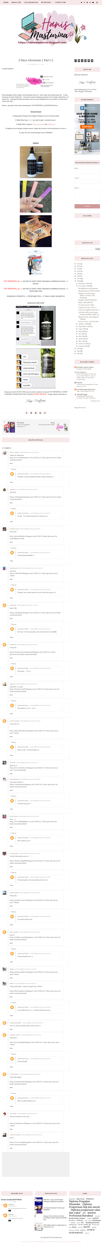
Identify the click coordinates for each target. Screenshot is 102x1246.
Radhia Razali (14, 529)
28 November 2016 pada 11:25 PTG (28, 816)
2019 (78, 274)
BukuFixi (90, 1199)
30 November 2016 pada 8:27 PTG (40, 1098)
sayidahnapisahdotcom (86, 389)
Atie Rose (13, 1113)
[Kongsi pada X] (31, 412)
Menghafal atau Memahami (88, 288)
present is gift (15, 1035)
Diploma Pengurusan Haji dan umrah (84, 1206)
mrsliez (12, 684)
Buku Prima (80, 1199)
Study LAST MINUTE (85, 302)
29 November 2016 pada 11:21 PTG (32, 1023)
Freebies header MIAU (86, 305)
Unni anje (13, 605)
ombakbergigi (82, 394)
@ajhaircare (51, 124)
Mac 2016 (82, 341)
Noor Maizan (14, 779)
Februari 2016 (84, 344)
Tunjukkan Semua (95, 401)
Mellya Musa (14, 932)
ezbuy (78, 1222)
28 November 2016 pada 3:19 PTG (27, 644)
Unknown (13, 644)
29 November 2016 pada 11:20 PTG (40, 953)
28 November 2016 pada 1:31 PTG (30, 529)
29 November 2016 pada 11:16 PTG (40, 800)
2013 (78, 353)
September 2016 (85, 326)
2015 (78, 349)
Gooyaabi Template (71, 1241)
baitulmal (96, 1220)
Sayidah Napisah (15, 1135)
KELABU (97, 1216)
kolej (74, 1227)
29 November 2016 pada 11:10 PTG (40, 474)
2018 (78, 276)
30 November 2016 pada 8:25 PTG (40, 1058)
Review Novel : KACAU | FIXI (88, 321)
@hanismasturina (38, 124)
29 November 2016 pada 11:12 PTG (40, 589)
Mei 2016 (82, 336)
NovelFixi (72, 1220)
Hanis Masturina (23, 474)
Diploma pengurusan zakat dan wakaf (84, 1211)
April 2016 (82, 339)
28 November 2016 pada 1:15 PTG (29, 452)
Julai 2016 (82, 331)
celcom (73, 1223)
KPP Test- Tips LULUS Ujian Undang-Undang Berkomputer (54, 1200)
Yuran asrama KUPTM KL (11, 1200)
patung (94, 1227)
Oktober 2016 (83, 324)
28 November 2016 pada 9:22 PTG (26, 762)
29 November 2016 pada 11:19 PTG (40, 916)
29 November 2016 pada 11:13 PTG (40, 668)
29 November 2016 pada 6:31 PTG (29, 892)
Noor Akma (13, 816)
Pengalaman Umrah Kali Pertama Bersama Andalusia (86, 397)
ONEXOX (79, 1220)
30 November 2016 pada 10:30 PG (30, 1074)
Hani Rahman (14, 892)
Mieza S (12, 969)
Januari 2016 (83, 346)
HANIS (30, 120)
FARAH (79, 383)
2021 (78, 269)
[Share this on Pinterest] (35, 412)
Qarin (89, 1220)
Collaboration (31, 2)
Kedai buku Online (77, 1218)
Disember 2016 (84, 283)
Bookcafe (72, 1199)
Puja (86, 1220)
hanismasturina (92, 1222)
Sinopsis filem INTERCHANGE (89, 291)
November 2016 (84, 286)
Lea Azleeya (81, 372)
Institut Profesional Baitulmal (82, 1214)
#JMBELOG (13, 489)
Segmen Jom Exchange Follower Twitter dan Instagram (86, 295)
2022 (78, 266)
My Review (46, 2)
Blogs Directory (80, 407)
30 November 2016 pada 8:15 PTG (31, 1135)
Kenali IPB (16, 2)
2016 (78, 281)
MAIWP (96, 1218)
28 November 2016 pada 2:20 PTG (32, 568)
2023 (79, 264)
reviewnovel (76, 1232)
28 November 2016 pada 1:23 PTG (27, 489)
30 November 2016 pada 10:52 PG (27, 1113)
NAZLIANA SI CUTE (15, 568)
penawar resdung (74, 1230)
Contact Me (60, 2)
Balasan (13, 469)
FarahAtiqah (14, 853)
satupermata (14, 1074)
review (91, 1229)
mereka (80, 1227)
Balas (11, 463)
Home (5, 2)
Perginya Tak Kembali (84, 369)
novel (87, 1226)
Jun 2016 (82, 334)
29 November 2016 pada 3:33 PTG (29, 853)
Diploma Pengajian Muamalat (79, 1203)
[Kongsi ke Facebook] (26, 412)
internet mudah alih (84, 1224)
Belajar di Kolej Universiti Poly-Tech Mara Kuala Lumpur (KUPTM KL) (55, 1217)
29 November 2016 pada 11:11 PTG (40, 513)
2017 (78, 279)
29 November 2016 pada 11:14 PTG (40, 747)
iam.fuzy (13, 762)
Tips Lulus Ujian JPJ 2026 (85, 391)
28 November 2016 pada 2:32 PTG (27, 605)
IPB (84, 1213)
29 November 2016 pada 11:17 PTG (40, 877)
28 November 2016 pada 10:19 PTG (29, 779)
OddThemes (39, 1241)
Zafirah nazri (14, 721)
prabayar (83, 1230)
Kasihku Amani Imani (85, 367)
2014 (78, 351)
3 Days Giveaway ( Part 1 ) (87, 307)
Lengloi (89, 1218)
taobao (87, 1233)
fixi (82, 1222)
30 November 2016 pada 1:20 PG (31, 1035)
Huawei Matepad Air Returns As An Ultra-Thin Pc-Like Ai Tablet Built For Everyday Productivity (86, 376)
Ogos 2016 (82, 329)
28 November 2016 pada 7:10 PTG (30, 721)
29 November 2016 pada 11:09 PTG (40, 1007)
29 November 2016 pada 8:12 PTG (29, 932)
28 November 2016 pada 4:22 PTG (26, 684)
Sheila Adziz (14, 452)
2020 (79, 271)
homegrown (73, 1224)
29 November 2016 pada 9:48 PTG (25, 983)
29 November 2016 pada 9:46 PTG (25, 969)
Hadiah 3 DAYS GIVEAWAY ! (88, 300)
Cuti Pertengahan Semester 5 (89, 310)
